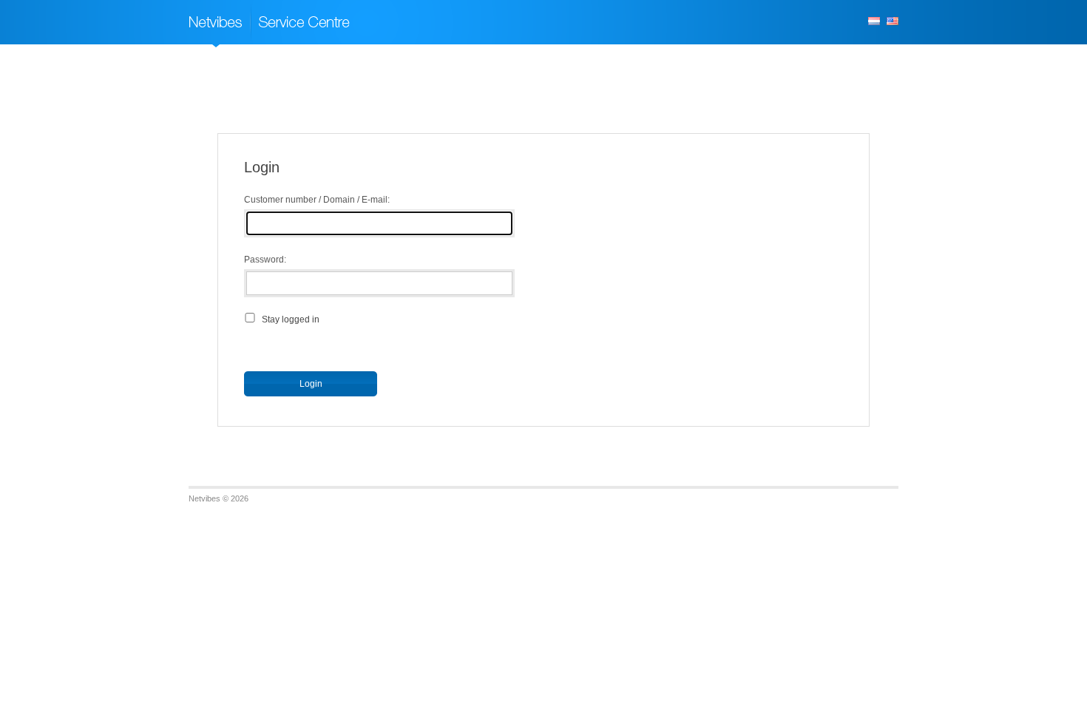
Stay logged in (290, 319)
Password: (265, 259)
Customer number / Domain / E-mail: (317, 199)
